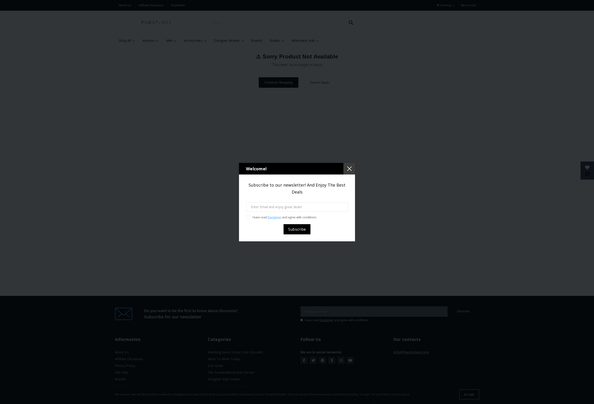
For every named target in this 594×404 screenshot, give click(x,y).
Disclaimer (274, 217)
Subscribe (297, 229)
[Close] (349, 169)
